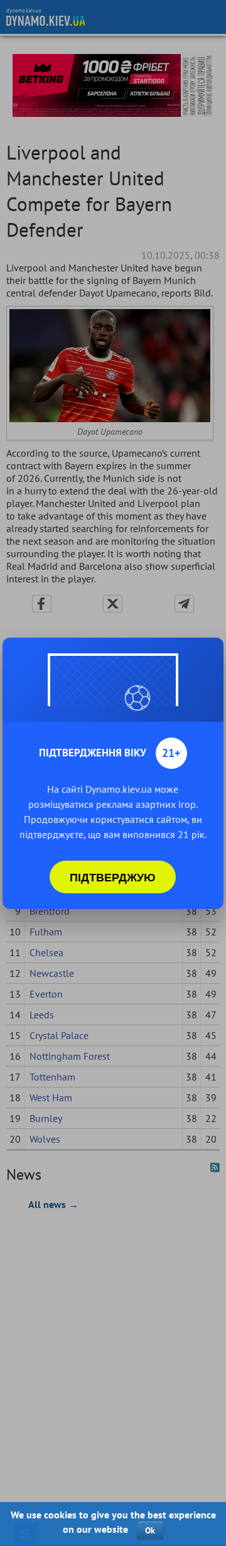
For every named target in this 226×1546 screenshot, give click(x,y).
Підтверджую (113, 877)
